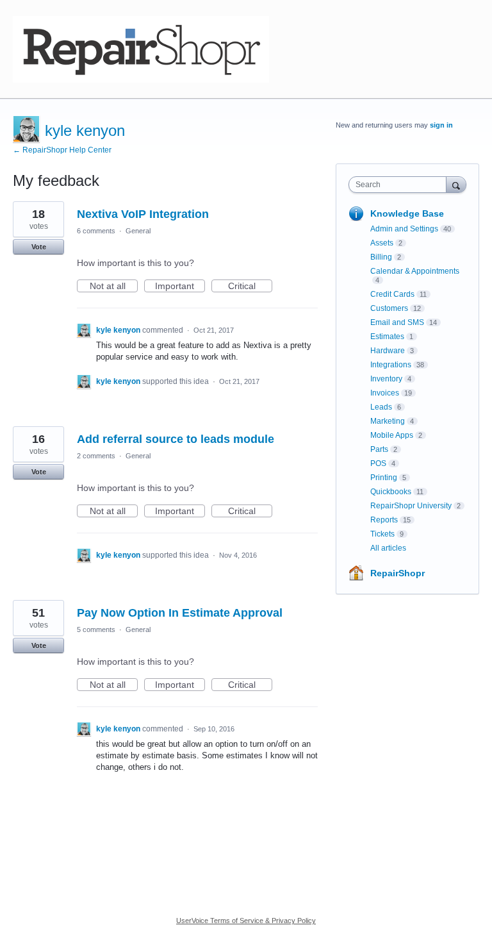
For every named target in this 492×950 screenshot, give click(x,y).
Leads (381, 407)
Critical (250, 286)
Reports (384, 519)
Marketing (387, 421)
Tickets (382, 533)
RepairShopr (397, 573)
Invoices (384, 392)
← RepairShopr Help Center (62, 150)
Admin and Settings (404, 228)
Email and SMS (397, 322)
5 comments (96, 629)
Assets (381, 242)
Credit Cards (392, 294)
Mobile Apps (391, 435)
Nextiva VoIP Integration (143, 214)
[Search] (456, 184)
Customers (389, 308)
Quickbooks (390, 491)
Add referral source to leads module (175, 439)
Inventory (386, 378)
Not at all (114, 286)
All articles (388, 548)
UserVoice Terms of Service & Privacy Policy (246, 920)
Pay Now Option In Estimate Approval (180, 612)
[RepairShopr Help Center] (141, 49)
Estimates (387, 336)
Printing (383, 477)
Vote (38, 247)
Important (180, 286)
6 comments (96, 231)
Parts (379, 449)
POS (378, 463)
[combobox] (400, 184)
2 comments (96, 456)
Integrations (390, 364)
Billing (381, 257)
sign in (441, 125)
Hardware (387, 350)
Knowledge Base (407, 213)
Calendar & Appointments (414, 271)
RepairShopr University (411, 505)
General (138, 231)
